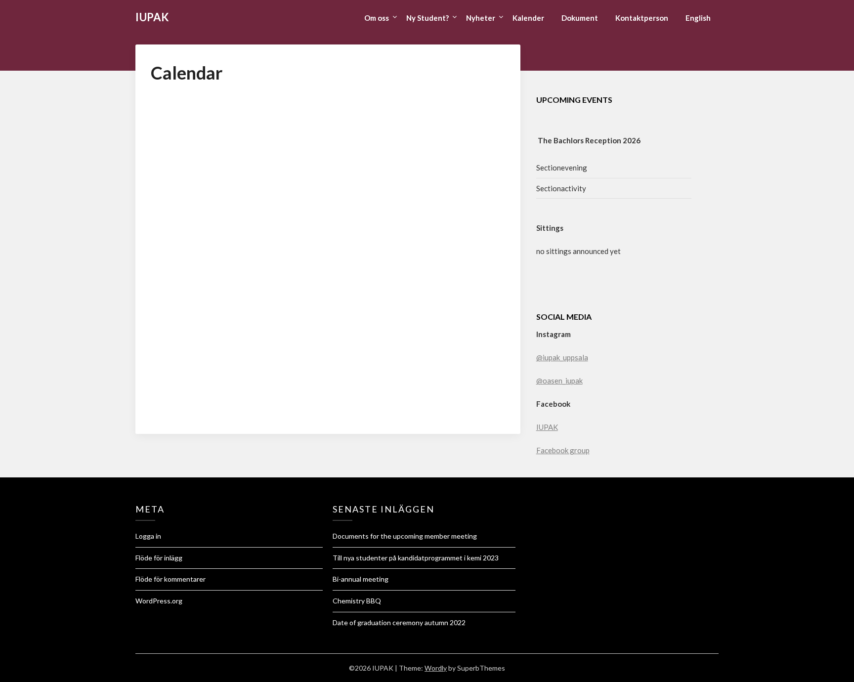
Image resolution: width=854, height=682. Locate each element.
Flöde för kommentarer (170, 579)
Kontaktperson (641, 17)
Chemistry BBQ (357, 601)
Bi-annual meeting (360, 579)
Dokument (579, 17)
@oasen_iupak (559, 380)
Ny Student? (427, 17)
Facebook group (563, 450)
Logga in (148, 536)
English (698, 17)
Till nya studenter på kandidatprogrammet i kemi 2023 (416, 558)
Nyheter (480, 17)
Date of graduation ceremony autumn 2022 (399, 622)
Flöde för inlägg (158, 558)
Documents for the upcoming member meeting (405, 536)
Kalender (528, 17)
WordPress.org (158, 601)
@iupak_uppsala (562, 357)
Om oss (376, 17)
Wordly (436, 668)
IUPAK (152, 17)
